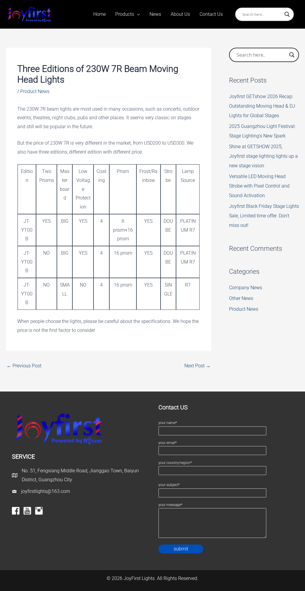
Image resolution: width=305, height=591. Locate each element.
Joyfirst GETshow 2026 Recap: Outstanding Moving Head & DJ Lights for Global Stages (262, 106)
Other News (241, 298)
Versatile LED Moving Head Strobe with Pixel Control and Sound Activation (259, 186)
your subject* (169, 485)
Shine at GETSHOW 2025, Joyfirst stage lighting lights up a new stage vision (263, 156)
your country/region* (175, 463)
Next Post (197, 366)
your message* (170, 505)
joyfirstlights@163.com (45, 491)
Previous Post (24, 366)
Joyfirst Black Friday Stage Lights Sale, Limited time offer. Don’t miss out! (264, 215)
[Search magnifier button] (287, 14)
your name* (167, 423)
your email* (167, 443)
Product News (34, 91)
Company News (245, 287)
